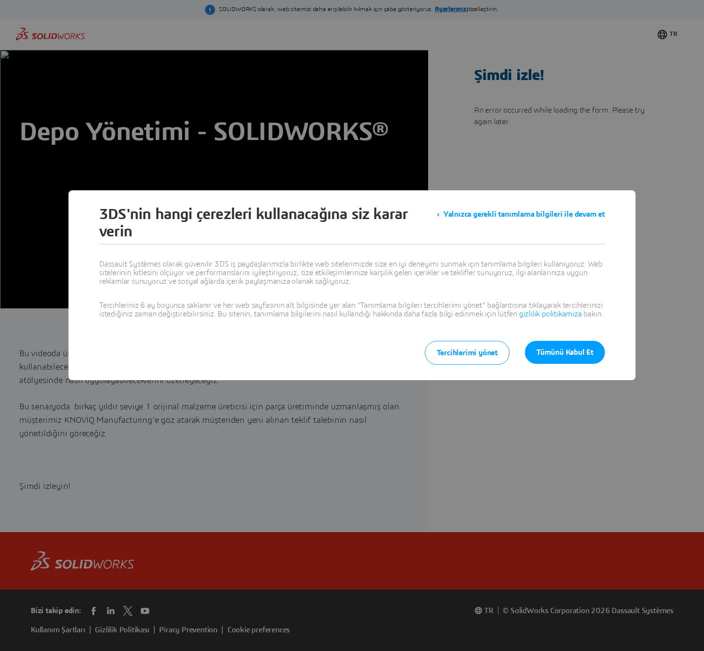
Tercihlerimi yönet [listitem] (467, 353)
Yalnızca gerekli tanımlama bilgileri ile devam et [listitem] (524, 214)
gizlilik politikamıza (550, 314)
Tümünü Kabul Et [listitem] (564, 352)
